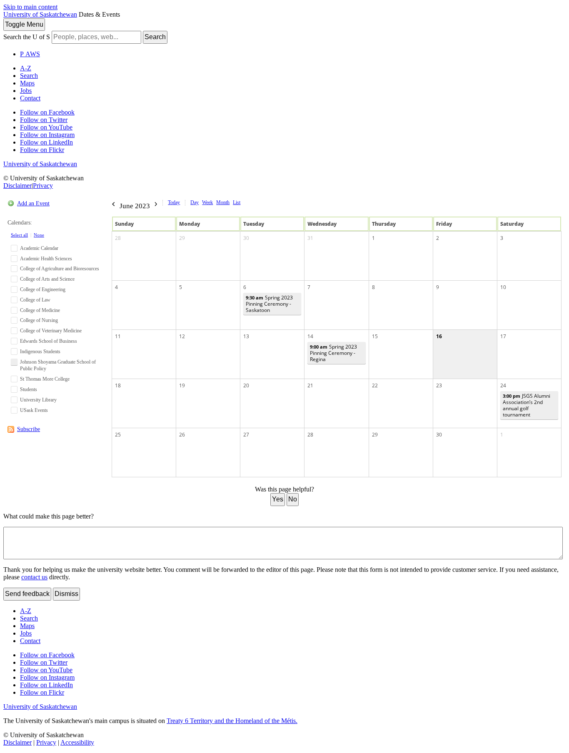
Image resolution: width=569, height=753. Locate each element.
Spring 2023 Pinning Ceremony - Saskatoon (269, 304)
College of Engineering (42, 289)
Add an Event (33, 203)
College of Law (35, 300)
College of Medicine (40, 310)
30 (246, 238)
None (39, 234)
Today (174, 202)
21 (310, 385)
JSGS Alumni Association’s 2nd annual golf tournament (526, 405)
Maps (27, 83)
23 (439, 385)
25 (118, 434)
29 (182, 238)
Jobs (26, 90)
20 (246, 385)
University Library (38, 400)
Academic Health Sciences (46, 259)
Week (207, 202)
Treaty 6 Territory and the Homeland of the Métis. (232, 720)
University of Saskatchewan (40, 14)
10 (503, 287)
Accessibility (77, 742)
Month (223, 202)
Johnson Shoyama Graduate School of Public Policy (58, 365)
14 (310, 336)
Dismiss (66, 593)
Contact (30, 98)
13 (246, 336)
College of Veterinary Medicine (51, 331)
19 (182, 385)
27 (246, 434)
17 (503, 336)
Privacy (43, 185)
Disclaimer (17, 185)
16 (439, 336)
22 (375, 385)
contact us (34, 577)
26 (182, 434)
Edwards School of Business (48, 341)
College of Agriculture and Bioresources (59, 269)
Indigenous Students (40, 351)
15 (375, 336)
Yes (277, 499)
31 (310, 238)
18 (118, 385)
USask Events (34, 410)
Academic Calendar (39, 248)
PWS (30, 53)
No (292, 499)
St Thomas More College (45, 379)
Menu (24, 24)
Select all (19, 234)
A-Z (25, 68)
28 (118, 238)
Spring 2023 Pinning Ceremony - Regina (333, 353)
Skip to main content (30, 6)
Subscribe (28, 429)
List (236, 202)
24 (503, 385)
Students (28, 389)
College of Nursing (39, 320)
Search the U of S (26, 36)
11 (118, 336)
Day (194, 202)
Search (155, 36)
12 (182, 336)
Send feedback (27, 593)
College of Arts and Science (47, 279)
